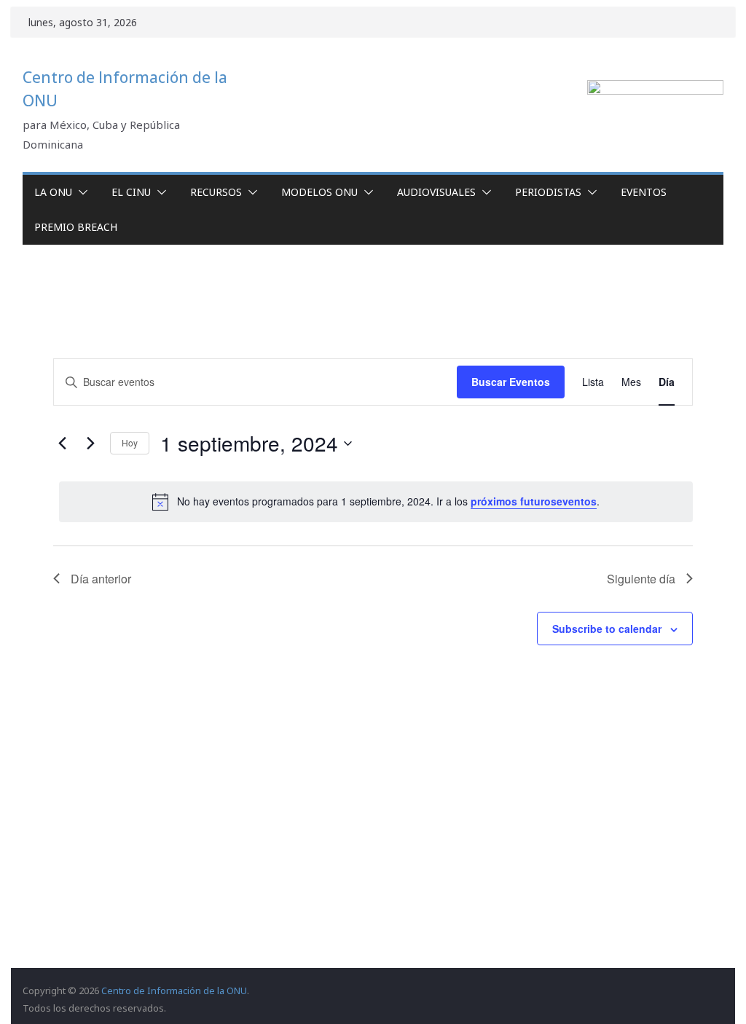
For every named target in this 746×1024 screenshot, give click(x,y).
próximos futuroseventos (534, 501)
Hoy (130, 442)
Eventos (644, 192)
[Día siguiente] (90, 443)
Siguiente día (641, 578)
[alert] (375, 501)
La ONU (53, 192)
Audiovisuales (436, 192)
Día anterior (101, 578)
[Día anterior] (62, 443)
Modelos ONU (319, 192)
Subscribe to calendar (606, 628)
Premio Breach (75, 227)
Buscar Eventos (510, 381)
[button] (80, 192)
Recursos (216, 192)
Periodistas (548, 192)
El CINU (131, 192)
